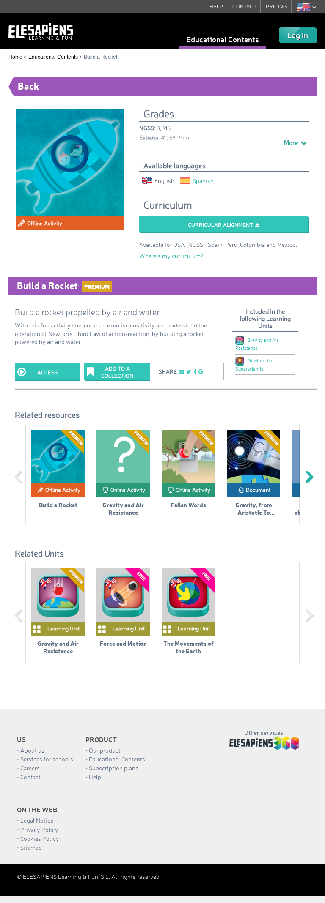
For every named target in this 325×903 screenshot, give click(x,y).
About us (32, 750)
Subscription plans (113, 768)
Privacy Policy (39, 829)
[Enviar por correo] (181, 371)
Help (95, 776)
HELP (216, 7)
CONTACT (244, 7)
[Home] (40, 30)
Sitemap (31, 847)
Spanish (203, 180)
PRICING (276, 7)
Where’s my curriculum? (171, 255)
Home (15, 57)
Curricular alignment (220, 224)
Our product (105, 750)
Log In (297, 35)
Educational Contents (222, 39)
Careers (30, 768)
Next (309, 477)
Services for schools (46, 759)
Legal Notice (36, 820)
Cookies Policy (39, 838)
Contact (30, 776)
